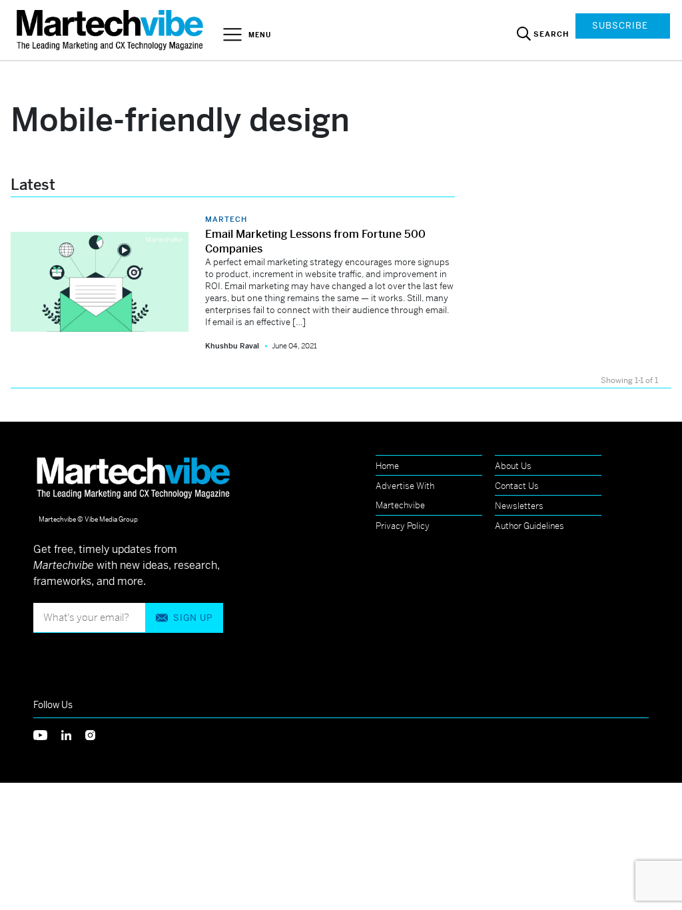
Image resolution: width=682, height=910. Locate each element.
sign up (192, 618)
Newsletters (519, 506)
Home (387, 466)
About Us (513, 466)
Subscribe (620, 25)
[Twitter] (47, 733)
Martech (226, 219)
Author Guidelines (529, 526)
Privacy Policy (403, 526)
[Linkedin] (73, 733)
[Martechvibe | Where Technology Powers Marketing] (111, 30)
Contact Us (517, 486)
